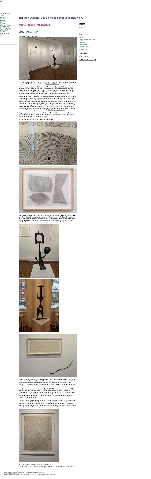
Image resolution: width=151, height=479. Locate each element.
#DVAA (33, 465)
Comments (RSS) (15, 473)
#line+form (40, 465)
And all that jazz (83, 44)
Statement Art (58, 466)
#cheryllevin (27, 465)
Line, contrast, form (28, 32)
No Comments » (69, 466)
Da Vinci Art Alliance (52, 84)
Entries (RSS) (7, 473)
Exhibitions (36, 466)
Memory (50, 466)
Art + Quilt (28, 466)
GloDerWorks (41, 472)
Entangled (82, 42)
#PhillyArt (47, 465)
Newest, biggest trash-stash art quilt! (87, 40)
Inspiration (43, 466)
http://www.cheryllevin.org (56, 110)
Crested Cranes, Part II (85, 46)
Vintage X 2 (82, 37)
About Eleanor (83, 31)
